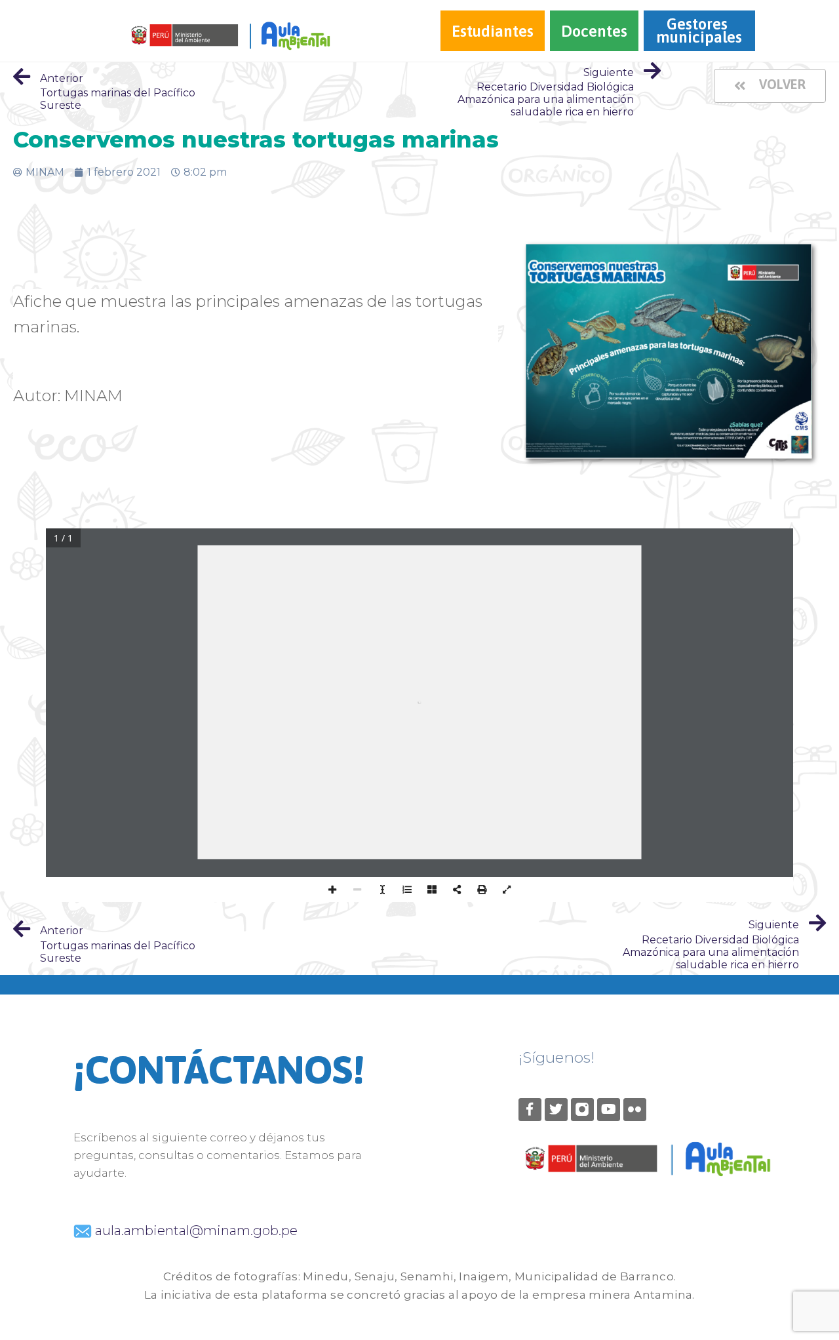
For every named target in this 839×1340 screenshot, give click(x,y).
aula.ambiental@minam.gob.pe (195, 1230)
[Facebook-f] (529, 1109)
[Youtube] (608, 1109)
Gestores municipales (699, 30)
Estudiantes (493, 31)
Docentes (594, 31)
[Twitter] (556, 1109)
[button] (770, 86)
